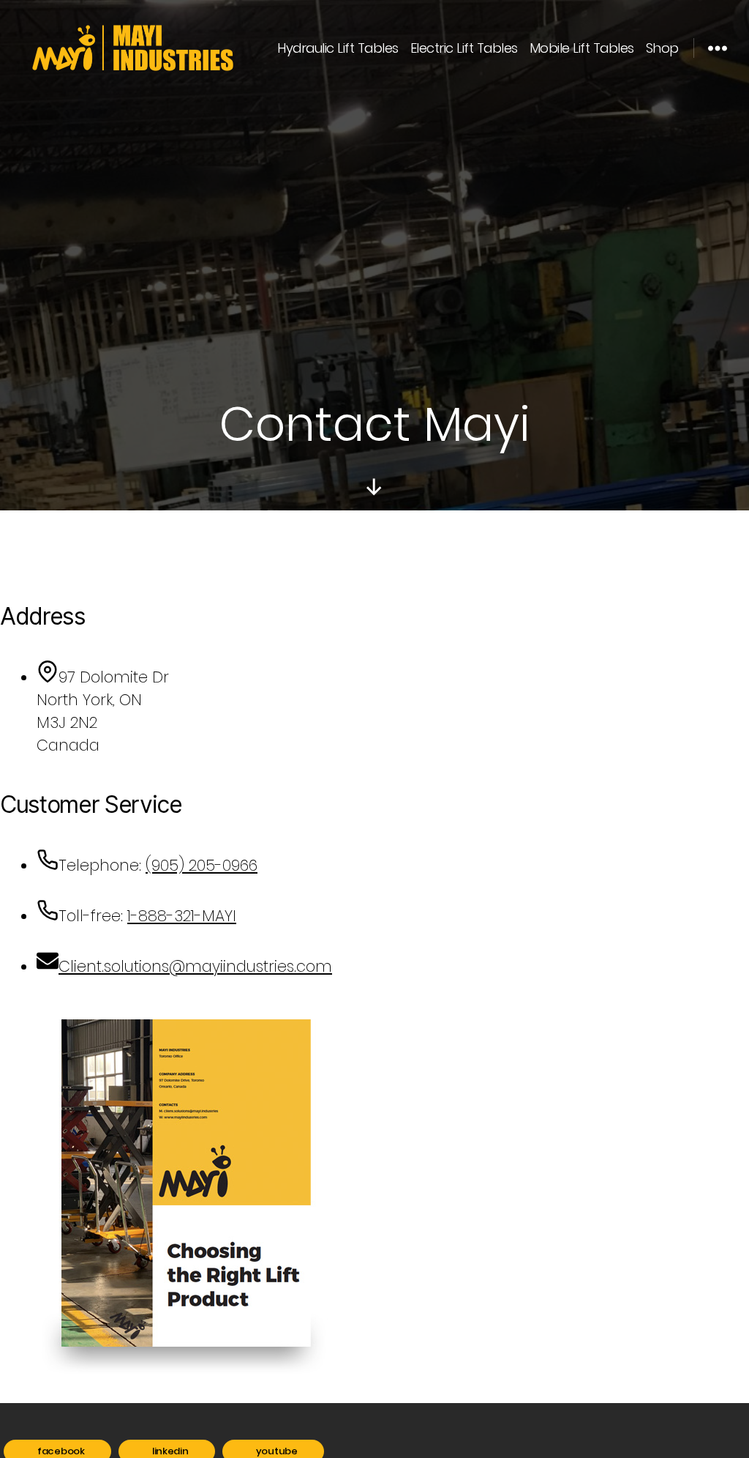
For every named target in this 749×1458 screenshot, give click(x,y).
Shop (662, 48)
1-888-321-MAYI (181, 915)
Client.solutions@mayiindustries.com (195, 966)
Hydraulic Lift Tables (338, 48)
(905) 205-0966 (201, 865)
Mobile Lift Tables (582, 48)
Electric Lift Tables (464, 48)
